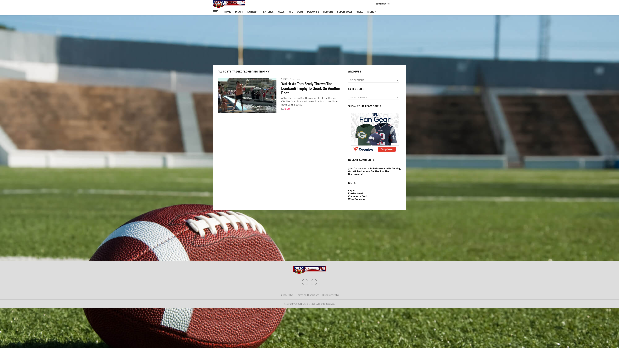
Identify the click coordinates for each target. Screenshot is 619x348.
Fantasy (252, 12)
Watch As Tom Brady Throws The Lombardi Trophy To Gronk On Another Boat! (310, 88)
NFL (291, 12)
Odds (300, 12)
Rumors (328, 12)
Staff (287, 109)
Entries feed (355, 193)
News (281, 12)
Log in (351, 190)
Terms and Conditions (307, 295)
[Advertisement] (309, 40)
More (370, 12)
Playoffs (313, 12)
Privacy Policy (286, 295)
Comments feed (357, 196)
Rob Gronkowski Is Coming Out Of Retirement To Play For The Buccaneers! (374, 171)
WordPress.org (357, 199)
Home (227, 12)
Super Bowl (345, 12)
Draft (239, 12)
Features (268, 12)
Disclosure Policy (330, 295)
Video (360, 12)
